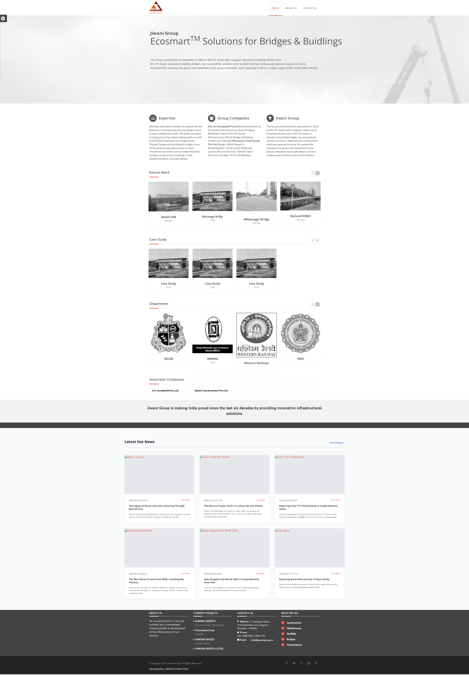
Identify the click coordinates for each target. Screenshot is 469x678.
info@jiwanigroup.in (262, 640)
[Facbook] (286, 663)
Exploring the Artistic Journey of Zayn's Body (304, 579)
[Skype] (308, 663)
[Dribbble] (301, 663)
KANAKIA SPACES (204, 641)
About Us (291, 8)
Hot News (185, 500)
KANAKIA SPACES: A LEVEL (209, 648)
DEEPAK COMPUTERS (177, 668)
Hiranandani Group (204, 632)
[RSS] (316, 663)
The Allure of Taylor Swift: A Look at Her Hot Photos (233, 505)
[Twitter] (294, 663)
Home (275, 8)
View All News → (337, 443)
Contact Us (309, 8)
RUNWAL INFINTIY (209, 623)
